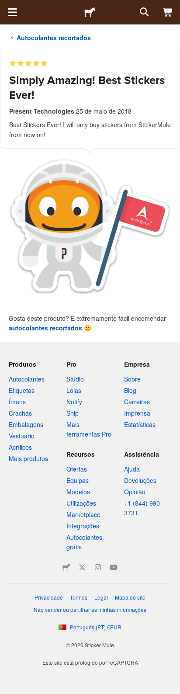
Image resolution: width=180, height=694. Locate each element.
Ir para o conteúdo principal (6, 6)
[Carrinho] (168, 12)
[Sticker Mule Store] (66, 567)
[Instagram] (97, 567)
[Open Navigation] (12, 12)
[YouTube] (113, 567)
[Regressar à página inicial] (90, 12)
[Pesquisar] (143, 12)
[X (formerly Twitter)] (82, 567)
